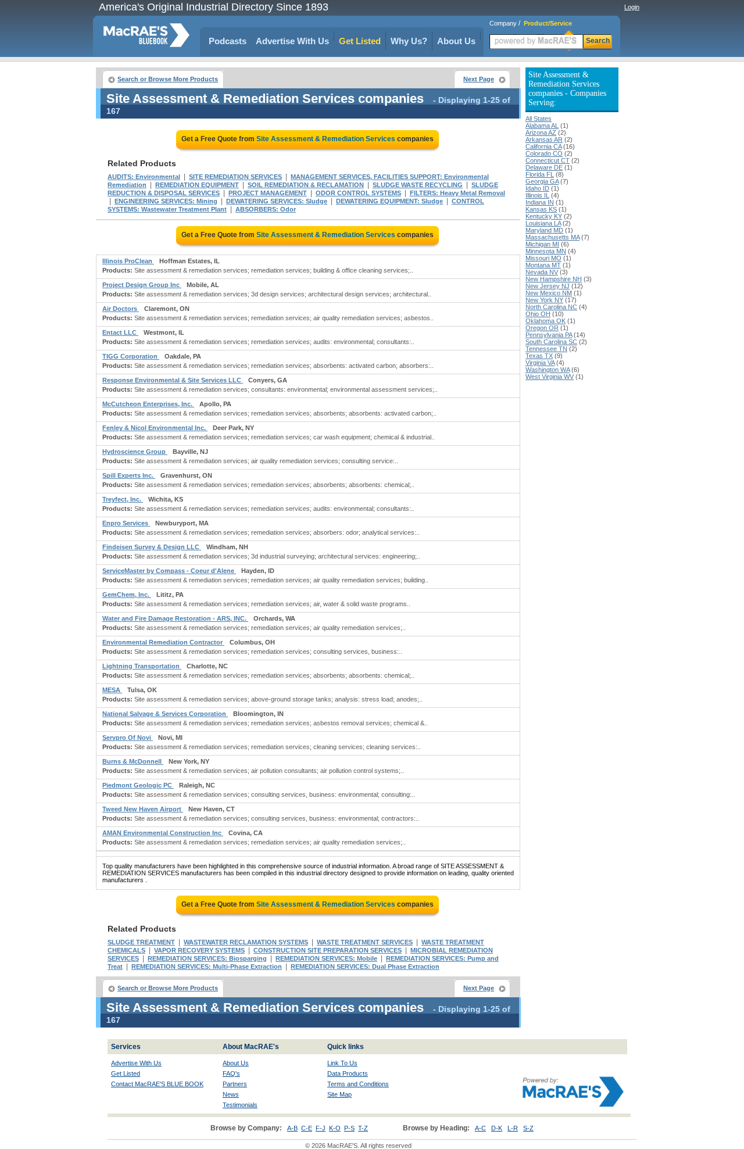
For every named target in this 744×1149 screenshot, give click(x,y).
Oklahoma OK (545, 320)
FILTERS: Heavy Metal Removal (457, 192)
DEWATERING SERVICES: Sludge (276, 201)
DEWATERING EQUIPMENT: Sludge (389, 201)
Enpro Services (126, 523)
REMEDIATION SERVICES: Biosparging (207, 958)
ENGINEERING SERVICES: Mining (166, 201)
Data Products (347, 1073)
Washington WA (547, 369)
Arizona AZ (540, 132)
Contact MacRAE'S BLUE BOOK (157, 1083)
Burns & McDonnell (132, 761)
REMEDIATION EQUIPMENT (197, 184)
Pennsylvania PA (548, 334)
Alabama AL (542, 125)
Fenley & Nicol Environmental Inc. (155, 427)
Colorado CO (544, 153)
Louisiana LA (543, 223)
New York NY (544, 299)
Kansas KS (541, 209)
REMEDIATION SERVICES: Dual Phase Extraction (365, 966)
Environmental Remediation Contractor (163, 642)
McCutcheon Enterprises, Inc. (148, 403)
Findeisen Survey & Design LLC (151, 546)
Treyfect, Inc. (122, 499)
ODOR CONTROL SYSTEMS (358, 192)
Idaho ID (537, 188)
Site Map (339, 1094)
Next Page (478, 79)
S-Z (528, 1128)
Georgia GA (542, 181)
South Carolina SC (551, 341)
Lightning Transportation (141, 666)
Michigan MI (542, 244)
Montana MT (543, 265)
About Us (456, 41)
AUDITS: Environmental (144, 176)
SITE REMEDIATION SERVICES (235, 176)
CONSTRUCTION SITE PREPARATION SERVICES (327, 950)
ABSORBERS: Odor (265, 209)
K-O (335, 1128)
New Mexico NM (548, 292)
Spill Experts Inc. (128, 475)
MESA (112, 689)
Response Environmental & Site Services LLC (172, 380)
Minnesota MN (545, 251)
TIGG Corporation (130, 356)
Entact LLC (120, 332)
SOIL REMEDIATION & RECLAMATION (306, 184)
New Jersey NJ (547, 285)
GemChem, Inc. (126, 594)
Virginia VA (540, 362)
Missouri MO (543, 258)
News (231, 1094)
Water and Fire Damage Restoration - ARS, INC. (175, 618)
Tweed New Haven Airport (142, 809)
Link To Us (342, 1062)
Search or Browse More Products (167, 79)
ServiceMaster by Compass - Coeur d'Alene (169, 570)
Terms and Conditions (358, 1083)
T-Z (363, 1128)
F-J (321, 1128)
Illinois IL (537, 195)
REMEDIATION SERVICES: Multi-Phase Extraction (206, 966)
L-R (512, 1128)
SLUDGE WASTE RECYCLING (418, 184)
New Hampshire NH (553, 278)
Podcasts (227, 41)
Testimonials (240, 1104)
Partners (235, 1083)
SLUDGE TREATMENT (141, 942)
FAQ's (231, 1073)
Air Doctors (120, 308)
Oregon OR (542, 327)
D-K (496, 1128)
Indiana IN (539, 202)
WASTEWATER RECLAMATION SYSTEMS (246, 942)
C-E (306, 1128)
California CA (543, 146)
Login (631, 6)
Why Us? (409, 41)
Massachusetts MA (552, 237)
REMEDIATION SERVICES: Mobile (326, 958)
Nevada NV (541, 272)
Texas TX (539, 355)
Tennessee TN (546, 348)
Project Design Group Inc (141, 284)
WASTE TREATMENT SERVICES (365, 942)
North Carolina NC (551, 306)
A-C (480, 1128)
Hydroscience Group (134, 451)
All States (538, 118)
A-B (292, 1128)
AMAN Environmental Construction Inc (162, 832)
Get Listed (360, 41)
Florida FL (539, 174)
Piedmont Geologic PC (138, 785)
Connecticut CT (547, 160)
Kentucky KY (543, 216)
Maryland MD (544, 230)
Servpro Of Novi (127, 737)
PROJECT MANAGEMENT (267, 192)
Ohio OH (537, 313)
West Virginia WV (549, 376)
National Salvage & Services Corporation (165, 713)
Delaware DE (544, 167)
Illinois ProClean (128, 260)
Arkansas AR (544, 139)
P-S (349, 1128)
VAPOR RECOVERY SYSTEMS (199, 950)
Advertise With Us (292, 41)
